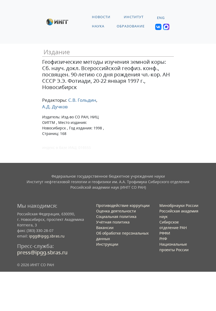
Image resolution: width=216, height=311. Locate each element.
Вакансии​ (105, 227)
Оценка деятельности (116, 210)
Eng (161, 18)
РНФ (163, 238)
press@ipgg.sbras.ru (42, 252)
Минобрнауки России (178, 205)
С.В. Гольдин (81, 100)
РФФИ (164, 233)
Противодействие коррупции (123, 205)
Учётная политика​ (113, 222)
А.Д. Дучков (55, 107)
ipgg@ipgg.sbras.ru (47, 236)
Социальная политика (116, 216)
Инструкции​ (107, 244)
